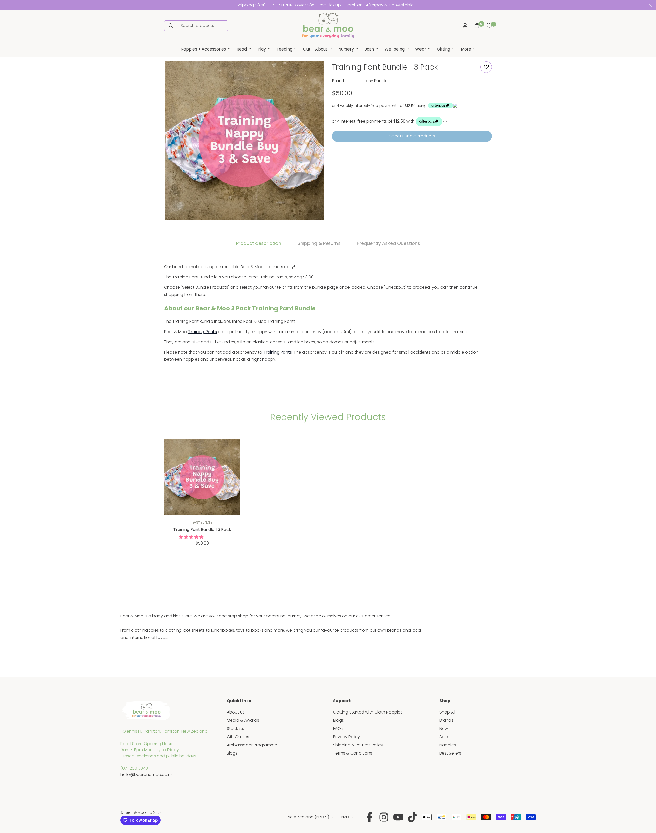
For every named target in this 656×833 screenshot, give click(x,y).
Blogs (232, 753)
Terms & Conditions (352, 753)
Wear (420, 49)
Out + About (315, 49)
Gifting (443, 49)
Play (262, 49)
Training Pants (202, 332)
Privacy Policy (346, 737)
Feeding (284, 49)
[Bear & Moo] (328, 25)
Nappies (447, 745)
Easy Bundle (376, 81)
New (443, 728)
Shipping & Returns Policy (358, 745)
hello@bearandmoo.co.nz (146, 774)
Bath (369, 49)
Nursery (346, 49)
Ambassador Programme (252, 745)
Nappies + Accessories (203, 49)
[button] (476, 26)
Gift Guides (238, 737)
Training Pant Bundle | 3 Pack (202, 530)
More (466, 49)
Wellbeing (395, 49)
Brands (446, 720)
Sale (443, 737)
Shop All (447, 712)
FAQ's (338, 728)
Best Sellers (450, 753)
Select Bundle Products (412, 136)
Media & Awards (243, 720)
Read (242, 49)
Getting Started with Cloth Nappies (368, 712)
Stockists (235, 728)
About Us (236, 712)
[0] (489, 25)
